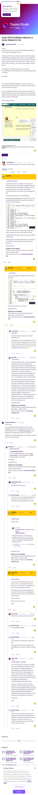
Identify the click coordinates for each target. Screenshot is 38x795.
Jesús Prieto (10, 162)
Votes (18, 172)
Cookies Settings (19, 786)
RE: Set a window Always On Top (20, 199)
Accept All (19, 791)
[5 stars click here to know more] (34, 322)
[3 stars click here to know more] (35, 150)
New (34, 25)
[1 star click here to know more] (35, 504)
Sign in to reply (6, 155)
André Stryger (15, 495)
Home (12, 27)
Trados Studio (30, 544)
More (24, 28)
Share (19, 740)
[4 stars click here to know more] (34, 259)
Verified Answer (19, 533)
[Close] (35, 768)
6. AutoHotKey (17, 546)
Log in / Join (7, 14)
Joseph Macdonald (10, 44)
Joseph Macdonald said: (16, 451)
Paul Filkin (29, 162)
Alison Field (14, 572)
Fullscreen (32, 227)
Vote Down (5, 262)
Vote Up (3, 262)
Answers (10, 169)
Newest (24, 172)
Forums (17, 27)
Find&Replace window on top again (24, 529)
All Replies (4, 169)
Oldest (12, 172)
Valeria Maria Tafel (16, 482)
